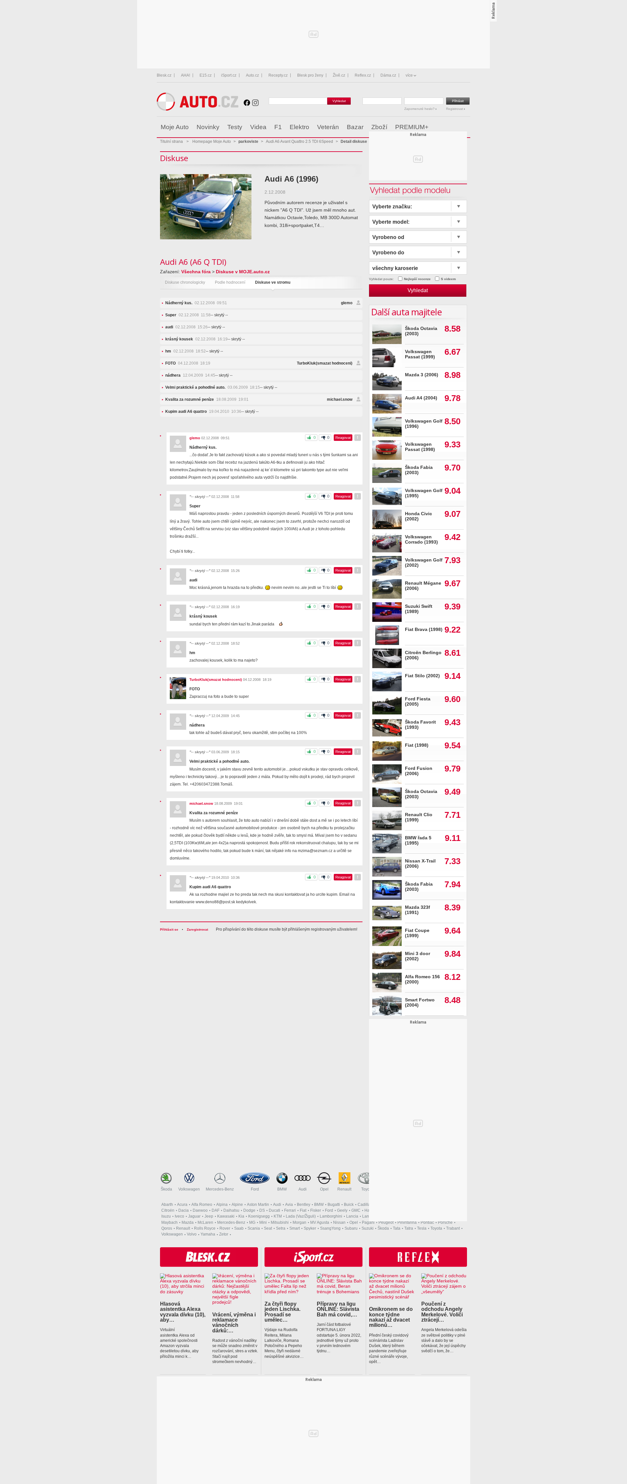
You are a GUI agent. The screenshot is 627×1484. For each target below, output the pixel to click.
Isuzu (166, 1216)
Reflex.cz (363, 75)
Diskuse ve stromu (272, 282)
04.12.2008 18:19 (187, 363)
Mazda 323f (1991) (417, 910)
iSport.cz (228, 75)
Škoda (166, 1189)
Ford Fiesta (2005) (417, 702)
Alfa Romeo (201, 1204)
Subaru (351, 1228)
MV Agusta (319, 1222)
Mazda (188, 1222)
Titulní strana (171, 141)
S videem (448, 279)
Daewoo (200, 1210)
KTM (278, 1216)
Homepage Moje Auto (211, 141)
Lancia (352, 1216)
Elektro (299, 127)
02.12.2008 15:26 (186, 327)
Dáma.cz (388, 75)
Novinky (208, 127)
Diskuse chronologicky (185, 282)
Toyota (367, 1189)
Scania (254, 1228)
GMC (356, 1210)
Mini (263, 1222)
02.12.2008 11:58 (188, 315)
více (409, 75)
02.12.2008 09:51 (196, 303)
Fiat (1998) (416, 745)
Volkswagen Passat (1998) (420, 447)
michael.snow (339, 399)
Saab (239, 1228)
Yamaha (208, 1234)
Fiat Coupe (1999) (417, 933)
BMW (282, 1189)
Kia (241, 1216)
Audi (302, 1189)
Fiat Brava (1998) (423, 629)
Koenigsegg (259, 1216)
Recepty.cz (278, 75)
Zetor (223, 1234)
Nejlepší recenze (417, 279)
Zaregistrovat (197, 929)
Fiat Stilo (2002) (422, 675)
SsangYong (330, 1228)
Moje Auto (175, 127)
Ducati (274, 1210)
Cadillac (365, 1204)
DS (262, 1210)
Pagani (368, 1222)
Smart (294, 1228)
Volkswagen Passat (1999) (420, 354)
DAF (215, 1210)
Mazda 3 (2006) (421, 374)
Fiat (303, 1210)
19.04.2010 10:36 (203, 411)
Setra (280, 1228)
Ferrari (290, 1210)
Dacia (183, 1210)
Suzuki (368, 1228)
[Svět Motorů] (451, 127)
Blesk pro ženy (310, 75)
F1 (278, 127)
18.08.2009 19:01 (207, 399)
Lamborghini (331, 1216)
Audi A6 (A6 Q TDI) (193, 261)
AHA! (185, 75)
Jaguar (194, 1216)
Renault (344, 1189)
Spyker (310, 1228)
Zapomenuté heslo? (420, 109)
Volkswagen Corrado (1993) (421, 539)
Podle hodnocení (230, 282)
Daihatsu (231, 1210)
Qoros (166, 1228)
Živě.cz (339, 75)
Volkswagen (189, 1189)
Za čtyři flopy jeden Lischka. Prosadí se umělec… (282, 1312)
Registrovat (455, 109)
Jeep (208, 1216)
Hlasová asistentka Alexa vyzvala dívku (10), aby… (182, 1312)
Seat (268, 1228)
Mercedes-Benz (220, 1189)
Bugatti (334, 1204)
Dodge (249, 1210)
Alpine (237, 1204)
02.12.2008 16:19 (196, 339)
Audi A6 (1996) (291, 178)
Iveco (179, 1216)
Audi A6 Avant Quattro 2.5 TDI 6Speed (299, 141)
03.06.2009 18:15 (212, 387)
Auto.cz (252, 75)
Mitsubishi (280, 1222)
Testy (234, 127)
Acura (182, 1204)
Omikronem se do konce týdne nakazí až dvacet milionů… (391, 1317)
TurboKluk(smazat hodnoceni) (324, 363)
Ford (255, 1189)
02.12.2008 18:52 (185, 351)
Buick (349, 1204)
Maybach (169, 1222)
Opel (324, 1189)
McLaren (205, 1222)
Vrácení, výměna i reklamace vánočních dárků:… (234, 1322)
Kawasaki (225, 1216)
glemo (346, 303)
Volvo (192, 1234)
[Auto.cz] (197, 109)
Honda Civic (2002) (418, 516)
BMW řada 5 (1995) (418, 840)
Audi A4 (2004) (421, 398)
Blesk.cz (164, 75)
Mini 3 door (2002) (417, 956)
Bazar (355, 127)
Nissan (339, 1222)
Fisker (315, 1210)
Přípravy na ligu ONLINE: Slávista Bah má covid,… (338, 1309)
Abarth (167, 1204)
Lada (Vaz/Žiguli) (301, 1216)
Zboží (379, 127)
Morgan (299, 1222)
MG (252, 1222)
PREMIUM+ (411, 127)
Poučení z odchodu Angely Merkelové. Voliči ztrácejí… (442, 1312)
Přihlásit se (169, 929)
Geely (342, 1210)
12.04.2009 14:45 (190, 375)
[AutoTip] (464, 127)
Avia (289, 1204)
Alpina (222, 1204)
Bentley (303, 1204)
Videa (258, 127)
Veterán (328, 127)
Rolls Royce (205, 1228)
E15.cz (206, 75)
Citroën (167, 1210)
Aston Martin (258, 1204)
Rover (224, 1228)
